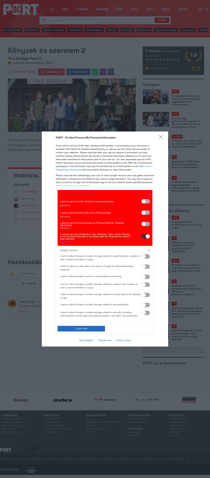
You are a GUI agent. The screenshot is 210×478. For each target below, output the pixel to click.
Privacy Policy (123, 340)
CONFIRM (81, 329)
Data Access (105, 340)
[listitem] (105, 194)
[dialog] (105, 239)
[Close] (162, 138)
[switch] (145, 201)
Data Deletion (86, 340)
